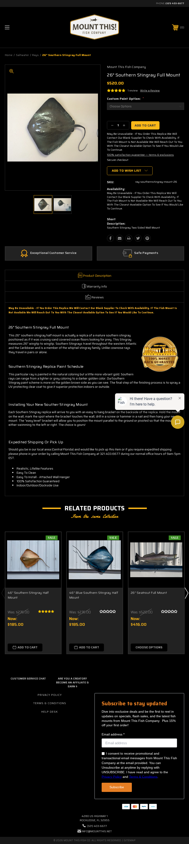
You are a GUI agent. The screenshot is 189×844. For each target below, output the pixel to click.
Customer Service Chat (28, 678)
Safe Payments (146, 253)
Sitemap (130, 840)
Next (186, 593)
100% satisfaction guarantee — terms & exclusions (140, 155)
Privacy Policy (50, 695)
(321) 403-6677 (174, 3)
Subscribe (116, 787)
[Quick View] (51, 541)
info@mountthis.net (97, 831)
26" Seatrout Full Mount (149, 592)
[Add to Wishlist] (51, 552)
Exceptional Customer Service (53, 253)
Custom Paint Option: (125, 98)
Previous (3, 593)
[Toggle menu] (23, 27)
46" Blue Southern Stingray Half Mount (93, 595)
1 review (133, 90)
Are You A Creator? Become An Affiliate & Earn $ (72, 682)
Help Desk (49, 711)
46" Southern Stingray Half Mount (28, 595)
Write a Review (150, 90)
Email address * (113, 734)
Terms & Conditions (49, 703)
